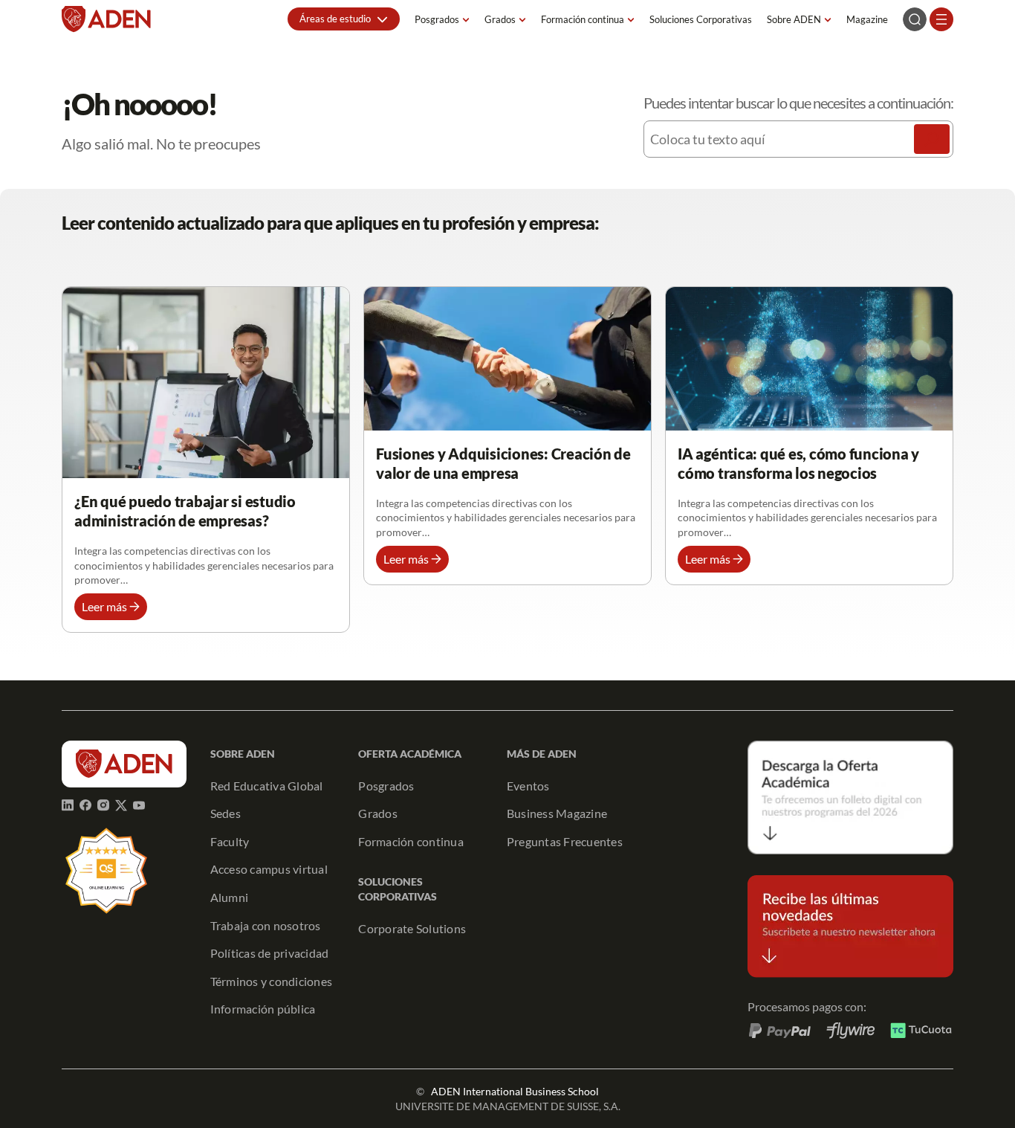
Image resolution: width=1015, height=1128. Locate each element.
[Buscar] (932, 139)
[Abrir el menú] (941, 19)
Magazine (867, 19)
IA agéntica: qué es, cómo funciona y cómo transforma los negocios (798, 463)
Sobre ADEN (794, 19)
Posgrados (437, 19)
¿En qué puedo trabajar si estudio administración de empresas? (185, 510)
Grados (500, 19)
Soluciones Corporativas (700, 19)
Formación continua (582, 19)
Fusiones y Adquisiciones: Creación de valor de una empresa (503, 463)
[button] (344, 18)
